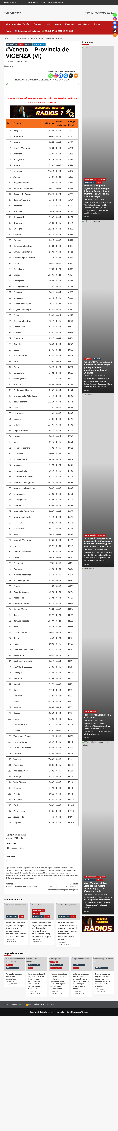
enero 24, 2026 (99, 199)
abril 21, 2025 (99, 720)
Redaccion (10, 61)
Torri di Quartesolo (22, 748)
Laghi (15, 408)
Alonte (16, 142)
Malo (15, 442)
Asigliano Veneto (21, 183)
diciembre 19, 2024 (101, 894)
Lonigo (16, 425)
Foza (15, 361)
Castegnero (18, 281)
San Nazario (18, 656)
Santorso (17, 679)
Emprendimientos (73, 24)
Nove (16, 546)
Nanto (16, 534)
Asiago (16, 177)
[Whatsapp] (50, 75)
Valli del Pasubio (20, 771)
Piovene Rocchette (22, 575)
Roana (16, 615)
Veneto (25, 878)
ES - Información (101, 968)
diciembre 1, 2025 (100, 376)
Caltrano (17, 235)
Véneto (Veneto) (39, 44)
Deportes (97, 359)
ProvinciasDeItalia (20, 875)
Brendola (17, 211)
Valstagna (17, 777)
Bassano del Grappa (22, 194)
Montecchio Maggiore (23, 483)
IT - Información (12, 916)
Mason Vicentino (21, 460)
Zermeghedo (19, 811)
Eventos (97, 24)
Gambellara (18, 373)
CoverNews (71, 1012)
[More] (76, 75)
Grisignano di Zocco (22, 390)
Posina (16, 586)
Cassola (16, 275)
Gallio (16, 367)
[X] (71, 75)
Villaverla (17, 800)
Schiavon (17, 696)
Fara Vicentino (20, 356)
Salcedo (17, 644)
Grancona (17, 384)
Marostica (18, 454)
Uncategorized (56, 968)
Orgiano (17, 557)
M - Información (90, 880)
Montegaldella (20, 500)
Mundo (58, 24)
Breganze (17, 206)
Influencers (87, 24)
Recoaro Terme (20, 609)
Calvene (17, 240)
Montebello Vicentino (23, 477)
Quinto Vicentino (21, 604)
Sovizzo (17, 719)
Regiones (28, 44)
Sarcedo (17, 684)
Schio (16, 702)
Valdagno (17, 759)
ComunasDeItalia (26, 870)
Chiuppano (18, 298)
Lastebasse (18, 413)
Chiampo (17, 292)
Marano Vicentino (21, 448)
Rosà (15, 627)
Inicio (22, 2)
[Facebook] (60, 75)
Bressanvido (19, 217)
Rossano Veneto (20, 632)
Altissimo (17, 154)
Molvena (17, 465)
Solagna (17, 707)
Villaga (16, 794)
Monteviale (18, 506)
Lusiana (16, 436)
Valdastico (18, 765)
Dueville (17, 344)
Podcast (9, 31)
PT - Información (12, 968)
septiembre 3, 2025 (101, 549)
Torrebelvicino (20, 742)
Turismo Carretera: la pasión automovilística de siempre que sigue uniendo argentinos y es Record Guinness (98, 367)
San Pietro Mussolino (23, 661)
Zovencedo (18, 817)
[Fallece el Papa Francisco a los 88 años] (98, 654)
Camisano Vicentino (22, 246)
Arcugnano (18, 160)
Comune (36, 870)
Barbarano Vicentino (22, 188)
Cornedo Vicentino (22, 321)
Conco (16, 315)
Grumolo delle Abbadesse (25, 396)
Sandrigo (17, 673)
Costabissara (19, 327)
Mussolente (18, 529)
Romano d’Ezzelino (22, 621)
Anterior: (21, 885)
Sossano (17, 713)
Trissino (17, 753)
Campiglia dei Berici (22, 252)
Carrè (16, 263)
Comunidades (52, 870)
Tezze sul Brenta (20, 725)
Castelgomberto (20, 287)
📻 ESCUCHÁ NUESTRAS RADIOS (52, 2)
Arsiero (16, 165)
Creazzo (17, 333)
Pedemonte (18, 563)
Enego (16, 350)
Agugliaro (17, 131)
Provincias (9, 875)
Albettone (18, 137)
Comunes (42, 870)
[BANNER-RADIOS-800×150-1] (42, 90)
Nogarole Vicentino (22, 540)
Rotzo (16, 638)
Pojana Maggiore (21, 581)
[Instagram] (55, 75)
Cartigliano (18, 269)
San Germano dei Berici (24, 650)
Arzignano (18, 171)
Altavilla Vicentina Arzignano (20, 868)
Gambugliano (19, 379)
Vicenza (17, 788)
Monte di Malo (20, 471)
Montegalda (19, 494)
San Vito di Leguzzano (23, 667)
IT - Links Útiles (12, 44)
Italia (48, 24)
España (26, 24)
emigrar (14, 873)
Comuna (16, 870)
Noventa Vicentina (22, 552)
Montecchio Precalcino (24, 488)
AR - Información (38, 910)
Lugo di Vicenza (20, 431)
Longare (17, 419)
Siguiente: (63, 887)
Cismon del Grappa (22, 304)
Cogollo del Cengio (22, 310)
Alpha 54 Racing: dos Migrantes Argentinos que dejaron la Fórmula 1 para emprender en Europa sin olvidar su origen (96, 191)
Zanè (15, 805)
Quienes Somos (32, 2)
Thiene (16, 730)
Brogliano (17, 223)
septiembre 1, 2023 (22, 61)
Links (35, 873)
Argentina (16, 24)
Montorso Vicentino (22, 517)
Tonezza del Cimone (22, 736)
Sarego (16, 690)
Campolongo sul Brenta (24, 258)
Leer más (86, 216)
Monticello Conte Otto (23, 511)
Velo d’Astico (19, 782)
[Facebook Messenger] (65, 75)
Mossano (17, 523)
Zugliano (17, 823)
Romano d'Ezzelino (41, 875)
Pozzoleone (18, 598)
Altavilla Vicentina (21, 148)
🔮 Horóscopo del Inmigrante (27, 31)
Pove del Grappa (21, 592)
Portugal (37, 24)
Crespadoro (18, 338)
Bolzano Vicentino (21, 200)
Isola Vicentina (20, 402)
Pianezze (17, 569)
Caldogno (17, 229)
